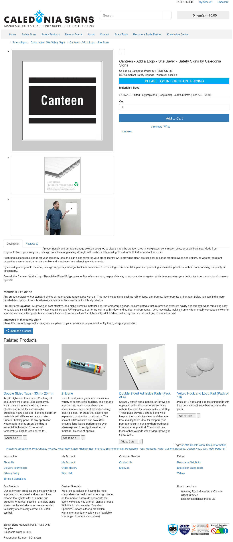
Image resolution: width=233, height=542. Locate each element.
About (91, 34)
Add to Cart (174, 118)
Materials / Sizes (129, 87)
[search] (167, 15)
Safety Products (51, 34)
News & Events (73, 34)
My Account (68, 462)
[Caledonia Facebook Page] (16, 2)
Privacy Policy (11, 473)
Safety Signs (29, 34)
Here (160, 448)
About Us (9, 462)
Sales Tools (121, 34)
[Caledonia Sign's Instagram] (186, 503)
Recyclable (131, 448)
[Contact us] (175, 2)
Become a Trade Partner (147, 34)
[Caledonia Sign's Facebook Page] (178, 503)
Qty (121, 101)
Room (68, 448)
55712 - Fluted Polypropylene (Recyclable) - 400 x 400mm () (167, 95)
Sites (209, 445)
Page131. (220, 448)
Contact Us (125, 462)
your (198, 448)
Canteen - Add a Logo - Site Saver (89, 42)
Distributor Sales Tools (190, 467)
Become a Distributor (189, 462)
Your (141, 448)
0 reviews (156, 126)
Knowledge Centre (177, 34)
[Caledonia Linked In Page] (7, 2)
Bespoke (180, 448)
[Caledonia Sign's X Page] (181, 503)
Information (219, 445)
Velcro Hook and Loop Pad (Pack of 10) (203, 395)
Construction (197, 445)
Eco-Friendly (80, 448)
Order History (69, 467)
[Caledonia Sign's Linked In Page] (189, 503)
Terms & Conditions (15, 478)
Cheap (42, 448)
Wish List (67, 473)
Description (13, 243)
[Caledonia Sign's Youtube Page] (184, 503)
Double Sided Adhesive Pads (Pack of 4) (145, 395)
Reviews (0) (32, 243)
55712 (185, 445)
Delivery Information (15, 467)
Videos (181, 473)
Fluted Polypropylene (18, 448)
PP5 (34, 448)
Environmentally (115, 448)
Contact (104, 34)
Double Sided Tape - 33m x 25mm (28, 393)
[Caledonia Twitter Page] (10, 2)
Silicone (67, 393)
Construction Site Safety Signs (48, 42)
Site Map (124, 467)
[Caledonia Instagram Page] (13, 2)
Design (191, 448)
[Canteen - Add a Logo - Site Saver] (62, 100)
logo (211, 448)
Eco (91, 448)
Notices (52, 448)
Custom (169, 448)
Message (151, 448)
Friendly (99, 448)
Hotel (61, 448)
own (205, 448)
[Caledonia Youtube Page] (5, 2)
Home (12, 34)
